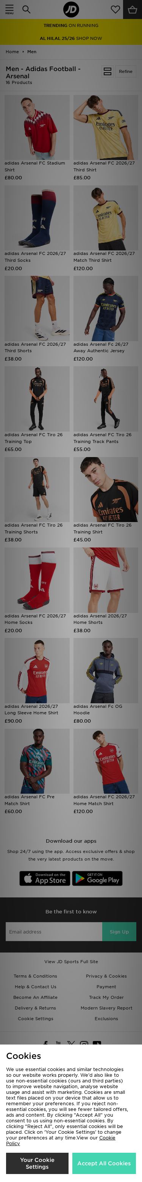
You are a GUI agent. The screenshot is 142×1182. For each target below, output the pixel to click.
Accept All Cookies (104, 1163)
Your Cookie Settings (37, 1163)
